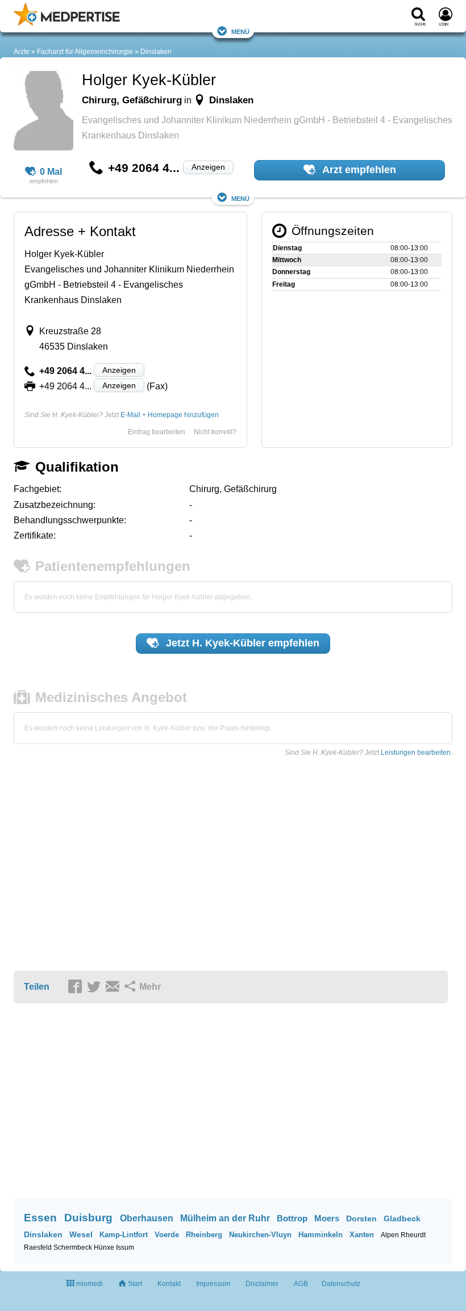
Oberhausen (146, 1218)
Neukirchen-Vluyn (260, 1234)
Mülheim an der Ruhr (225, 1218)
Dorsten (361, 1218)
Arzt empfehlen (358, 169)
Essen (40, 1218)
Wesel (81, 1234)
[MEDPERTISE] (67, 23)
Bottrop (292, 1218)
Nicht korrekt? (215, 432)
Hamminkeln (320, 1234)
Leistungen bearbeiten (416, 753)
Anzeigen (208, 166)
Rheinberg (204, 1234)
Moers (326, 1218)
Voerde (167, 1234)
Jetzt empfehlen (241, 643)
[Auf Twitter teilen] (95, 987)
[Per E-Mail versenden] (114, 987)
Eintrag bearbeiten (156, 432)
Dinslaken (156, 52)
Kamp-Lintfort (123, 1234)
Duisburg (88, 1218)
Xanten (361, 1234)
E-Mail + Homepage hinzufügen (169, 415)
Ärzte (22, 52)
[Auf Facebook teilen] (76, 987)
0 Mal (51, 172)
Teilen (36, 986)
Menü (240, 31)
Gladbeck (402, 1218)
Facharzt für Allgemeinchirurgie (85, 52)
